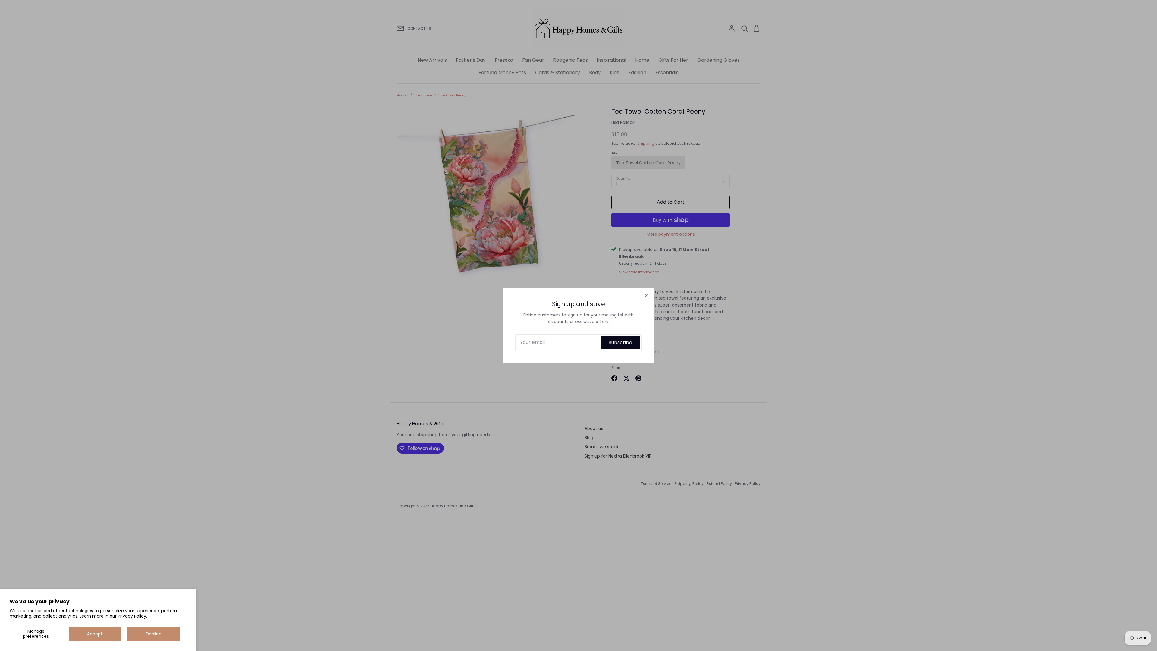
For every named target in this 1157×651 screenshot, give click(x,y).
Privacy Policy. (132, 616)
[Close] (646, 295)
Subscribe (620, 342)
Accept (94, 634)
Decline (153, 634)
